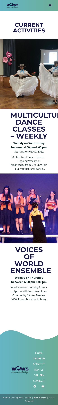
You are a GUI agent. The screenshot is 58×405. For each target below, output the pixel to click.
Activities (39, 364)
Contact (39, 380)
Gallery (39, 375)
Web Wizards (40, 397)
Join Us (39, 369)
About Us (39, 358)
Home (39, 353)
